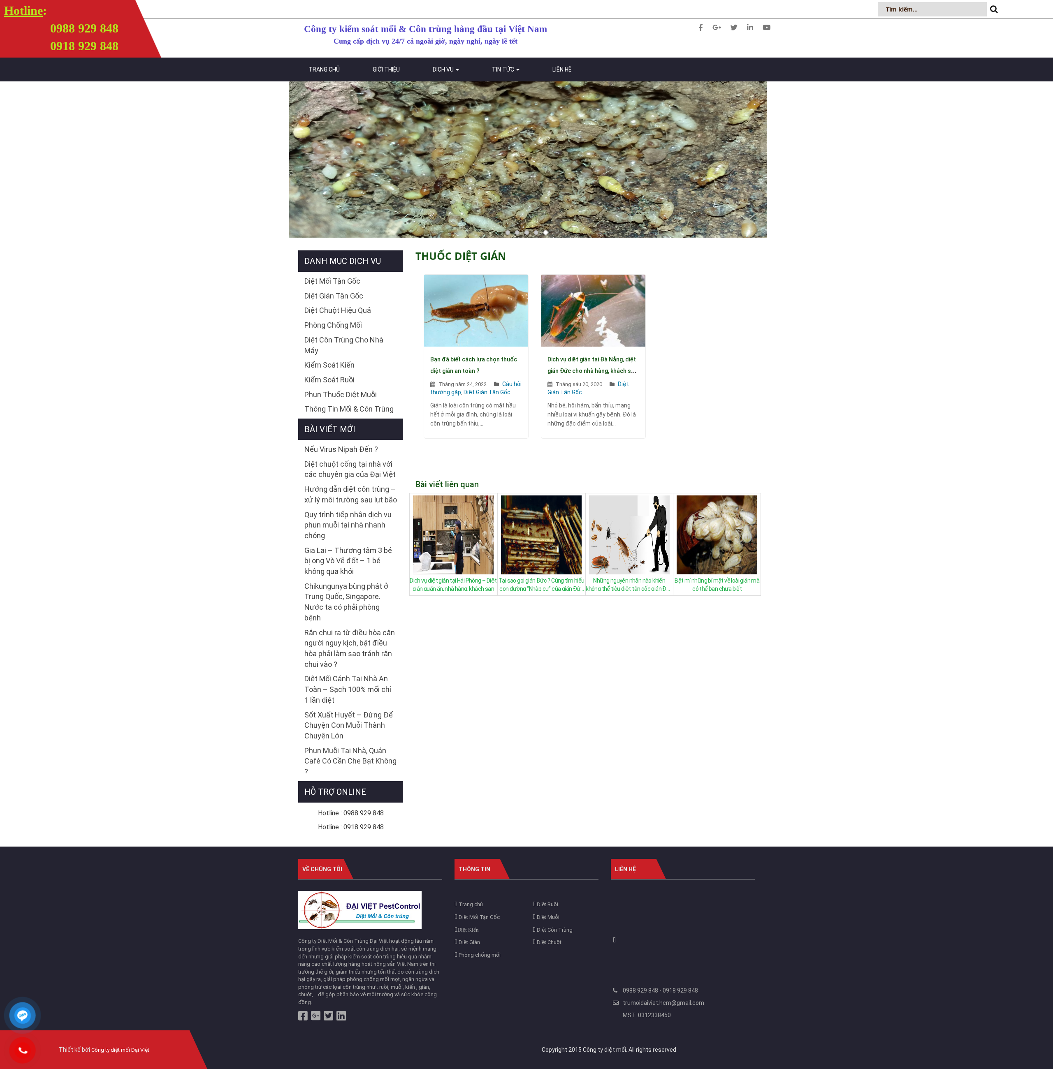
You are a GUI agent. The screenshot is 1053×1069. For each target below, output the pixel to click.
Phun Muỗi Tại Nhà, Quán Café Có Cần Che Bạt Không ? (350, 761)
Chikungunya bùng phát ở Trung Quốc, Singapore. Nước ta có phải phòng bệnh (346, 602)
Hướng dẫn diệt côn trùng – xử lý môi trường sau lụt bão (350, 494)
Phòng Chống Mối (333, 325)
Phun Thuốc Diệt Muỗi (340, 394)
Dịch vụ (444, 69)
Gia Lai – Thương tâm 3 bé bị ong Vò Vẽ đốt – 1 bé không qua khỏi (348, 561)
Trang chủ (324, 69)
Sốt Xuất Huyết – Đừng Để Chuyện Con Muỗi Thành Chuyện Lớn (348, 725)
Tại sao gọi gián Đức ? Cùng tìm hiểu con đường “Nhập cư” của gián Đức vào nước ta (541, 584)
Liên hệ (561, 69)
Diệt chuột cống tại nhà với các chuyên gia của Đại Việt (350, 469)
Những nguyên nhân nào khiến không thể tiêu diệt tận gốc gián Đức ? (629, 584)
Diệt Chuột (548, 942)
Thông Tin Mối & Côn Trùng (349, 409)
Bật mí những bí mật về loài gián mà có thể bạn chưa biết (717, 584)
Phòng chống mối (479, 955)
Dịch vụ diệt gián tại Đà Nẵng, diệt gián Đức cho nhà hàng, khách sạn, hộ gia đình (593, 371)
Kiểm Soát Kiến (329, 365)
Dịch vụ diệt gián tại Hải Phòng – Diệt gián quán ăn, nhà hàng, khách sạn (453, 584)
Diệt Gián (468, 942)
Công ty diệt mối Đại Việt (120, 1050)
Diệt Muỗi (547, 917)
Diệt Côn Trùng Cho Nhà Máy (343, 345)
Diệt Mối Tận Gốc (332, 281)
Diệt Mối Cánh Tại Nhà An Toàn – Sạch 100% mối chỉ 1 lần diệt (348, 689)
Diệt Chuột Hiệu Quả (337, 310)
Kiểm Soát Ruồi (329, 379)
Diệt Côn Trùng (554, 930)
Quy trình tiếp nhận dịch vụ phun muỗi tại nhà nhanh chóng (348, 525)
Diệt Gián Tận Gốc (487, 392)
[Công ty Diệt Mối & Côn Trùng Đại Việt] (360, 910)
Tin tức (503, 69)
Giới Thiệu (386, 69)
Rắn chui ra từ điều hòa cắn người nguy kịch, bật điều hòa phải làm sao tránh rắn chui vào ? (349, 648)
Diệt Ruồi (547, 904)
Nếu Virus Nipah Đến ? (341, 449)
